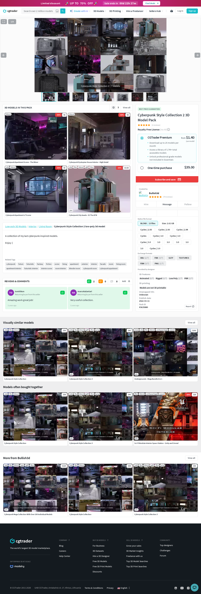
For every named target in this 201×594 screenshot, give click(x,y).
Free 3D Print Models (102, 566)
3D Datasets (98, 550)
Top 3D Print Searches (136, 566)
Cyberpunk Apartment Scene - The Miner (22, 162)
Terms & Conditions (94, 587)
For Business (98, 545)
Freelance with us (134, 556)
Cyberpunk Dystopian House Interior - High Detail (88, 162)
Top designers (166, 545)
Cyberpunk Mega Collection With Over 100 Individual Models (28, 514)
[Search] (62, 10)
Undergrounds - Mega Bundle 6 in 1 (148, 379)
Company (63, 540)
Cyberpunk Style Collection (80, 514)
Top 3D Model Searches (137, 561)
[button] (57, 10)
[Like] (146, 213)
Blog (61, 545)
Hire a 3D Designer (101, 556)
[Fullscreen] (4, 21)
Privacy (110, 587)
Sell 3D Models (133, 540)
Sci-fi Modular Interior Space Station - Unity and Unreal (156, 443)
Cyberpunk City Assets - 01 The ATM (83, 215)
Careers (62, 550)
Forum (163, 555)
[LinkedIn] (176, 588)
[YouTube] (182, 588)
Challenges (165, 550)
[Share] (187, 213)
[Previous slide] (3, 55)
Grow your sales (133, 545)
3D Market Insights (135, 550)
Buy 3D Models (99, 540)
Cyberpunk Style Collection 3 (146, 514)
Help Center (64, 556)
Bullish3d (154, 193)
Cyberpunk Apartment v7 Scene (18, 215)
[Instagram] (188, 588)
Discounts (97, 571)
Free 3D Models (100, 561)
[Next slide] (197, 55)
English (122, 588)
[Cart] (171, 10)
